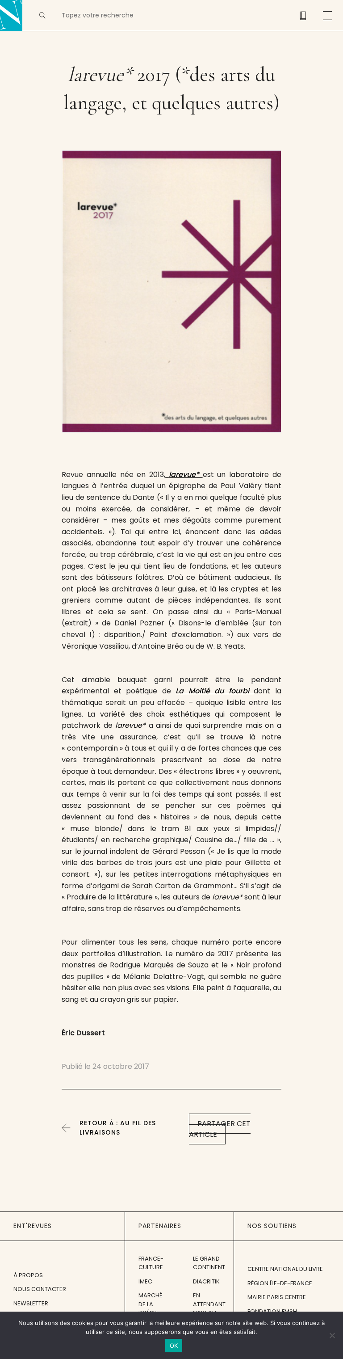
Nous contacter (39, 1289)
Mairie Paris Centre (276, 1297)
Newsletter (30, 1303)
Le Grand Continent (209, 1263)
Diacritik (206, 1281)
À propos (28, 1275)
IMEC (145, 1281)
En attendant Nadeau (209, 1304)
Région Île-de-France (279, 1283)
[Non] (331, 1335)
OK (174, 1345)
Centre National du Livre (285, 1269)
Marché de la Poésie (150, 1304)
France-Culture (150, 1263)
